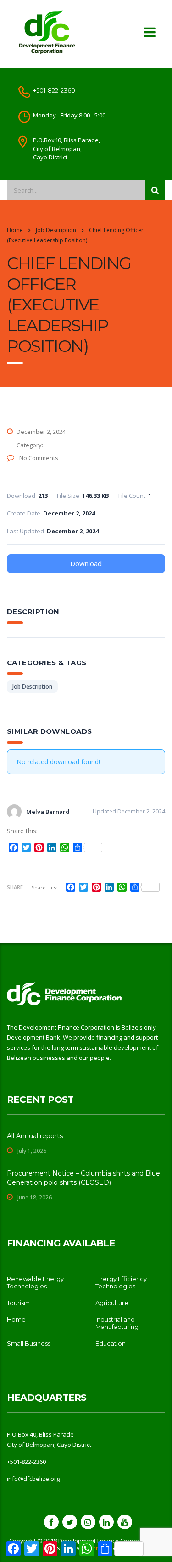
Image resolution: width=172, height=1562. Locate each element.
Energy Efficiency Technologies (121, 1282)
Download (86, 563)
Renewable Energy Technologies (35, 1282)
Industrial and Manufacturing (117, 1323)
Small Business (28, 1343)
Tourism (18, 1302)
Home (15, 230)
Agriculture (111, 1302)
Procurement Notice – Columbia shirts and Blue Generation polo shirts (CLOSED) (83, 1178)
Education (110, 1343)
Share (15, 886)
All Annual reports (35, 1136)
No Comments (38, 458)
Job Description (32, 686)
